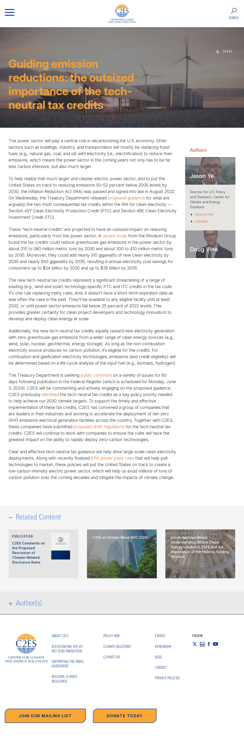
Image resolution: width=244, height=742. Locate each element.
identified (50, 394)
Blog (12, 48)
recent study (114, 235)
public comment (96, 375)
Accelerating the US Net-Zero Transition (67, 648)
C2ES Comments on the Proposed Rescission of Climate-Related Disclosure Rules (28, 552)
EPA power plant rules (112, 458)
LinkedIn (201, 221)
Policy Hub (111, 636)
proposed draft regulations (99, 426)
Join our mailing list (45, 715)
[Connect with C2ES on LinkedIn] (204, 644)
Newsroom (163, 646)
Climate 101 (111, 657)
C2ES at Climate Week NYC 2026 (119, 537)
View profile (204, 214)
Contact (161, 667)
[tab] (210, 171)
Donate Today (125, 715)
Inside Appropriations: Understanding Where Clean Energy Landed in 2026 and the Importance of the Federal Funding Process (200, 547)
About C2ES (60, 636)
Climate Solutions (117, 646)
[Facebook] (210, 644)
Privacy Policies (167, 678)
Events (160, 636)
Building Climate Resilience (64, 678)
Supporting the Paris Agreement (67, 663)
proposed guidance (126, 197)
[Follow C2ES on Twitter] (196, 644)
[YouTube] (217, 644)
